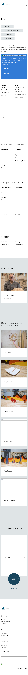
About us (4, 645)
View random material (14, 579)
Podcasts (3, 633)
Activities (3, 623)
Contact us (4, 647)
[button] (14, 116)
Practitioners (5, 620)
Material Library (5, 621)
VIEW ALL (14, 588)
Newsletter (4, 635)
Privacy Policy (5, 651)
